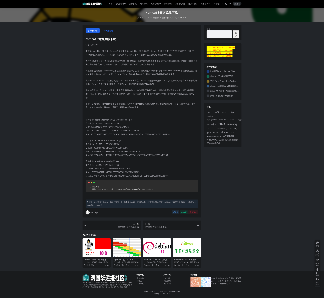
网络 (208, 143)
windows (212, 139)
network (209, 129)
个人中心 (140, 278)
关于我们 (217, 3)
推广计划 (167, 283)
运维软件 (204, 3)
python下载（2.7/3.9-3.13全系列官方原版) (126, 260)
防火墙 (217, 143)
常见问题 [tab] (109, 30)
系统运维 (155, 3)
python (209, 133)
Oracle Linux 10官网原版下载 (96, 260)
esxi (209, 116)
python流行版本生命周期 (221, 95)
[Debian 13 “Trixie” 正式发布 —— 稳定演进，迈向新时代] (157, 247)
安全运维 (168, 3)
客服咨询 (167, 281)
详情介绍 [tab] (93, 30)
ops (227, 129)
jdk (214, 124)
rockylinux (224, 132)
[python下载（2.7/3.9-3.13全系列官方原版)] (127, 247)
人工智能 (220, 140)
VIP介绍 (167, 278)
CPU (218, 112)
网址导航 (140, 283)
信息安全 (228, 140)
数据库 (235, 139)
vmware (217, 136)
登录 (238, 4)
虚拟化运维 (180, 3)
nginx (214, 129)
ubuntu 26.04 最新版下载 (221, 76)
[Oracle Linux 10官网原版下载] (97, 247)
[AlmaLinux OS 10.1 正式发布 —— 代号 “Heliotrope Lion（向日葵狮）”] (187, 247)
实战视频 (120, 3)
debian (224, 113)
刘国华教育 (161, 291)
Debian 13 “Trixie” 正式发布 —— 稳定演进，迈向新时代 (156, 260)
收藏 (185, 212)
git (212, 116)
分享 (176, 212)
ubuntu (210, 136)
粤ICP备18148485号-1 (162, 294)
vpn (223, 136)
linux (221, 123)
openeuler (221, 128)
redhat (215, 132)
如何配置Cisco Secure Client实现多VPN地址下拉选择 (234, 71)
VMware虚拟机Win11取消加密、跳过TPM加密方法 (233, 86)
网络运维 (144, 3)
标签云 (139, 281)
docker (231, 112)
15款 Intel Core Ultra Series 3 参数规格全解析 (231, 81)
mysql (233, 124)
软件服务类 (157, 17)
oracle (232, 128)
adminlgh (94, 212)
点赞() (194, 212)
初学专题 (133, 3)
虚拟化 (212, 143)
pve (237, 129)
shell (233, 132)
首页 (111, 3)
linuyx (228, 124)
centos (211, 112)
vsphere (230, 135)
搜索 (208, 29)
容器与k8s (192, 3)
